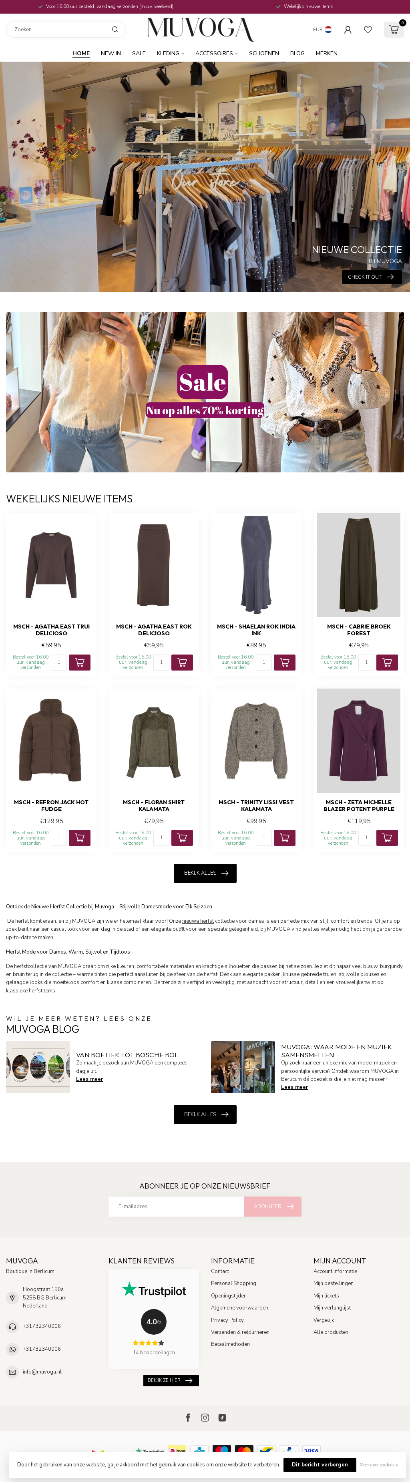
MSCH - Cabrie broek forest (359, 630)
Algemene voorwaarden (239, 1307)
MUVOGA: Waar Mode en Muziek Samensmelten (336, 1050)
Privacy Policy (227, 1320)
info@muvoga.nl (42, 1372)
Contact (220, 1271)
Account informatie (335, 1271)
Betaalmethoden (230, 1344)
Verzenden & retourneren (240, 1332)
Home (81, 53)
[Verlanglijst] (368, 30)
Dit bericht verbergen (320, 1464)
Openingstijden (229, 1295)
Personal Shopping (233, 1283)
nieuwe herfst (198, 921)
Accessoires (214, 53)
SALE (139, 53)
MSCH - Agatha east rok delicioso (154, 630)
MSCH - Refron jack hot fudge (51, 806)
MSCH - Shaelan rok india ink (256, 630)
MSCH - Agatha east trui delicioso (51, 630)
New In (111, 53)
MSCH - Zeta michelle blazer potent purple (359, 806)
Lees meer (89, 1079)
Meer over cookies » (379, 1465)
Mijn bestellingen (334, 1283)
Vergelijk (324, 1320)
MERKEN (327, 53)
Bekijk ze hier (164, 1381)
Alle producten (331, 1332)
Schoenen (264, 53)
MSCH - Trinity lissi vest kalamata (256, 806)
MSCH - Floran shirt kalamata (154, 806)
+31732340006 (42, 1326)
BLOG (297, 53)
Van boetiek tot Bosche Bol (127, 1054)
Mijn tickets (326, 1295)
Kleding (168, 53)
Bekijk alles (200, 873)
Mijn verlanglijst (332, 1307)
